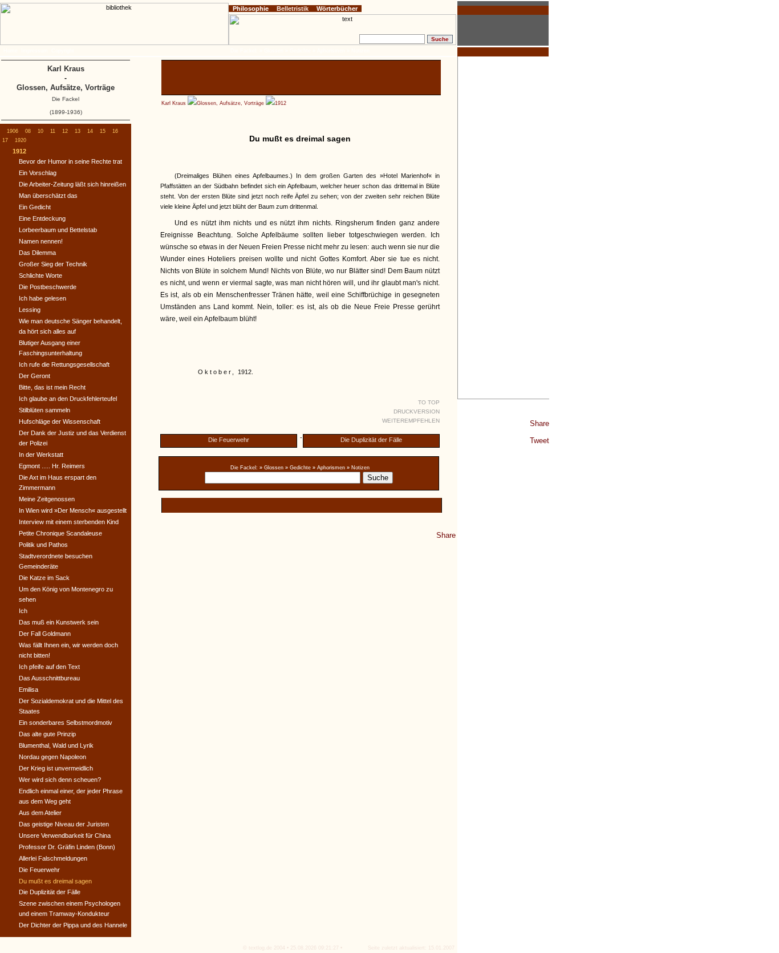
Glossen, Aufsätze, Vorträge (230, 103)
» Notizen (358, 468)
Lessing (29, 309)
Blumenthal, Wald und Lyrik (56, 745)
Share (539, 423)
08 (28, 131)
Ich (23, 610)
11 (52, 131)
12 (65, 131)
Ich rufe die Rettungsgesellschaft (64, 364)
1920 (20, 140)
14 (90, 131)
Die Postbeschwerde (47, 286)
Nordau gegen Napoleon (52, 756)
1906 (12, 131)
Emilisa (28, 689)
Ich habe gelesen (42, 298)
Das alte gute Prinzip (47, 734)
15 (103, 131)
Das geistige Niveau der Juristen (64, 824)
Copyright (62, 51)
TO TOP (429, 402)
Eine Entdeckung (42, 218)
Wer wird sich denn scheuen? (60, 779)
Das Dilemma (37, 252)
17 (5, 140)
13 (77, 131)
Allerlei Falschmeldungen (53, 858)
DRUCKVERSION (416, 411)
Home (10, 51)
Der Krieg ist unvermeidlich (56, 768)
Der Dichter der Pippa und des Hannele (73, 925)
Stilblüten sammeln (44, 410)
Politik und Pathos (43, 544)
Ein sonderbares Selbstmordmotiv (65, 722)
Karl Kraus (173, 103)
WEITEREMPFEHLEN (411, 420)
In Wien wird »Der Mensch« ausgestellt (73, 510)
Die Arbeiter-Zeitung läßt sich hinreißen (72, 184)
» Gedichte (298, 468)
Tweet (539, 440)
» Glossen (271, 468)
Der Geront (34, 375)
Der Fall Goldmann (45, 633)
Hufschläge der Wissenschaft (59, 421)
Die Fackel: (244, 468)
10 (40, 131)
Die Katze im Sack (44, 577)
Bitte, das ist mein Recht (52, 387)
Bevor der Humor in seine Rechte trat (70, 161)
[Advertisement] (503, 227)
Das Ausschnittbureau (49, 678)
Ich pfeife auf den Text (49, 666)
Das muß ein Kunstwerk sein (59, 622)
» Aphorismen (329, 468)
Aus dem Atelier (40, 812)
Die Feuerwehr (228, 439)
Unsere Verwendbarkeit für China (65, 835)
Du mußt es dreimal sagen (55, 881)
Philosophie (251, 8)
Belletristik (293, 8)
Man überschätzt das (48, 195)
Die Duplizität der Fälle (371, 439)
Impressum (34, 51)
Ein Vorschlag (37, 172)
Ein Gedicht (35, 207)
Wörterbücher (337, 8)
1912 (280, 103)
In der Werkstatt (41, 454)
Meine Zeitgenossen (47, 499)
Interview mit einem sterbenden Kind (69, 521)
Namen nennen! (41, 241)
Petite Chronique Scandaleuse (60, 533)
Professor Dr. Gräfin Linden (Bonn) (67, 846)
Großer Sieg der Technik (53, 264)
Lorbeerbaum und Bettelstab (58, 229)
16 (115, 131)
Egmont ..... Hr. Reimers (52, 466)
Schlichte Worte (40, 275)
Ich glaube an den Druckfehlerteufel (68, 398)
